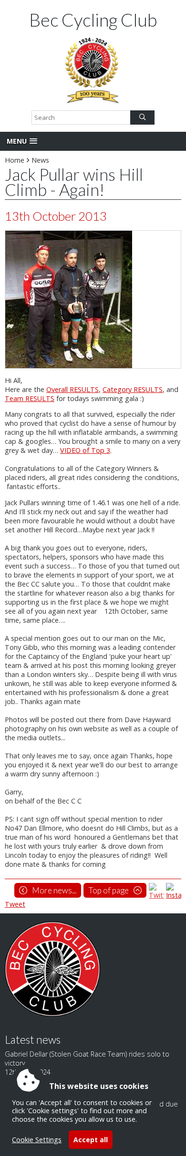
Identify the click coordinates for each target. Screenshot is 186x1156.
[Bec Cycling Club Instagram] (173, 895)
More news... (54, 890)
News (40, 160)
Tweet (15, 904)
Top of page (108, 890)
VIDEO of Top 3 (85, 450)
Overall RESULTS (72, 389)
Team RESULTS (29, 398)
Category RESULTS (133, 389)
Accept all (90, 1139)
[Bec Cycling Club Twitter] (156, 895)
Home (14, 160)
